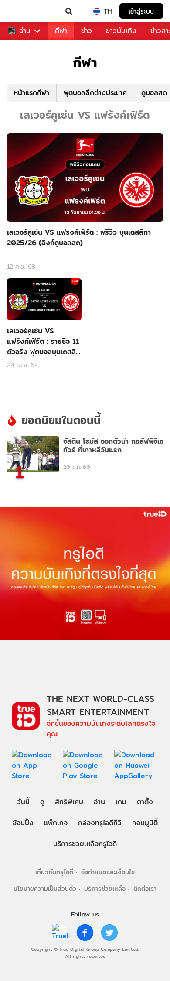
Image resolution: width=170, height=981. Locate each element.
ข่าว (86, 30)
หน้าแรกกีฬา (31, 92)
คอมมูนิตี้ (145, 822)
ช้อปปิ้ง (23, 822)
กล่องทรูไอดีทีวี (100, 822)
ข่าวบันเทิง (121, 30)
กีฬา (61, 30)
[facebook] (85, 932)
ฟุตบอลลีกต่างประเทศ (95, 92)
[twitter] (109, 932)
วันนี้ (23, 801)
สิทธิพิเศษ (69, 801)
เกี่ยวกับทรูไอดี (54, 872)
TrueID (24, 11)
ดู (42, 801)
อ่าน (25, 31)
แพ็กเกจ (56, 822)
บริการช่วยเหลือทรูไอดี (85, 843)
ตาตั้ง (145, 801)
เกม (121, 801)
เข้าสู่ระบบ (141, 11)
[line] (60, 932)
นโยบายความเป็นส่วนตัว (45, 888)
